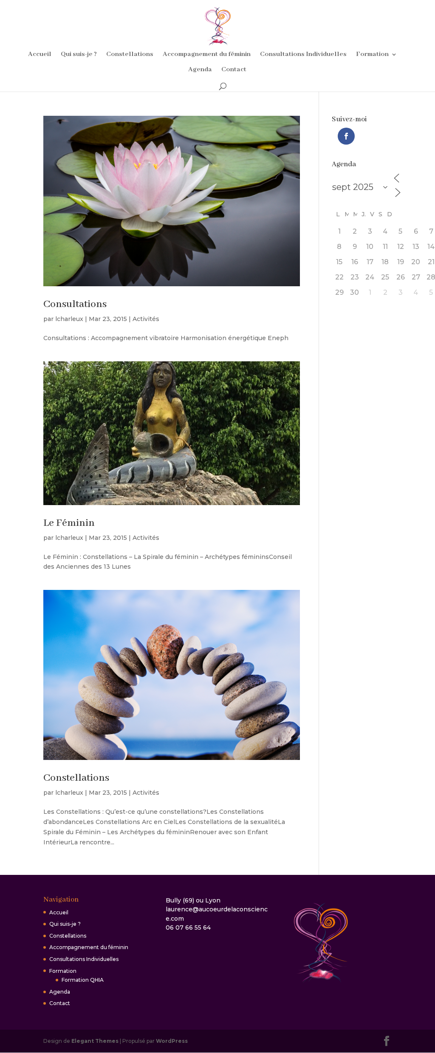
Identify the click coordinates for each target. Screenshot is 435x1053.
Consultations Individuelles (303, 55)
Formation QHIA (83, 980)
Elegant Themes (95, 1041)
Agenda (200, 70)
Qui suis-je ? (79, 55)
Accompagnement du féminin (207, 55)
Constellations (129, 55)
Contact (233, 70)
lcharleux (69, 319)
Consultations (75, 304)
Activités (146, 319)
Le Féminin (69, 523)
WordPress (172, 1041)
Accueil (39, 55)
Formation (372, 55)
